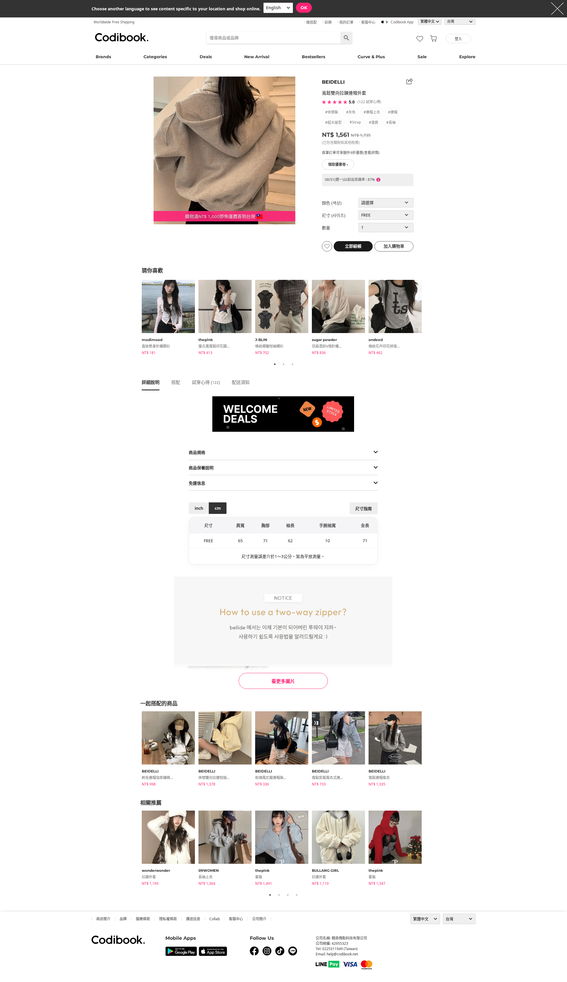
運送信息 (193, 918)
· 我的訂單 (345, 22)
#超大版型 (333, 122)
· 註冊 (327, 22)
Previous (137, 318)
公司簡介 (259, 918)
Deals (206, 56)
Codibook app (402, 22)
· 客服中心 (367, 22)
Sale (422, 56)
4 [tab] (296, 895)
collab (214, 918)
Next (430, 318)
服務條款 (143, 918)
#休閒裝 (331, 112)
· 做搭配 (310, 22)
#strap (355, 122)
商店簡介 (103, 918)
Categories (155, 56)
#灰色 (351, 112)
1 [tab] (275, 364)
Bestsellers (313, 56)
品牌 (123, 918)
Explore (467, 56)
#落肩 (373, 122)
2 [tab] (283, 364)
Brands (103, 56)
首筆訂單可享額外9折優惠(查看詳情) (350, 152)
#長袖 (391, 122)
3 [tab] (292, 364)
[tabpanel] (170, 318)
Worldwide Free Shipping (114, 22)
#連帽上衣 (372, 112)
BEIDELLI (333, 82)
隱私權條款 (168, 918)
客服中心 (236, 918)
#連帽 (392, 112)
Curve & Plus (371, 56)
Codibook (121, 37)
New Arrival (256, 56)
